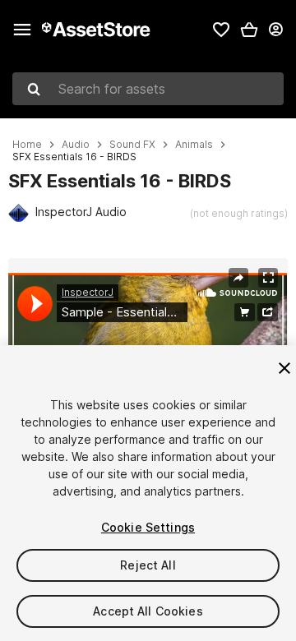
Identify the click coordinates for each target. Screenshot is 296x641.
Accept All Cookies (148, 611)
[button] (249, 29)
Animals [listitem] (194, 144)
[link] (221, 29)
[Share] (238, 278)
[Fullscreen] (268, 278)
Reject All (147, 565)
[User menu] (275, 29)
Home (27, 144)
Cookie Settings (148, 527)
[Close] (284, 368)
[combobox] (148, 88)
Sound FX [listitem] (132, 144)
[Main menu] (22, 29)
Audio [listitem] (76, 144)
